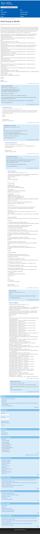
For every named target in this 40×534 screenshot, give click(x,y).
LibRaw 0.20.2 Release (6, 496)
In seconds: (4, 439)
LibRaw (8, 3)
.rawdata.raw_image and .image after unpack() (10, 494)
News (21, 10)
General (5, 18)
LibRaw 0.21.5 (4, 464)
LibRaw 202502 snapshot (6, 469)
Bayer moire (4, 401)
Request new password (5, 422)
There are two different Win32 (7, 85)
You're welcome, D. (5, 450)
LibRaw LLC (24, 529)
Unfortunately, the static (7, 107)
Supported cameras (24, 12)
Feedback (22, 16)
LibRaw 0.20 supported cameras (8, 493)
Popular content (5, 433)
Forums (2, 18)
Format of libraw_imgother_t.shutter (8, 481)
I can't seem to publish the (6, 444)
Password (3, 417)
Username (3, 413)
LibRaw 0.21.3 (4, 470)
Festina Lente (4, 400)
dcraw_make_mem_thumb (7, 508)
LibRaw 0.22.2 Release (6, 460)
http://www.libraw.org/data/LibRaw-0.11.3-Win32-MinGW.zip (22, 100)
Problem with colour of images (7, 486)
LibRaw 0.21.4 (4, 467)
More (38, 474)
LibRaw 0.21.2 (4, 473)
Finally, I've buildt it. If (12, 171)
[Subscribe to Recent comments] (20, 455)
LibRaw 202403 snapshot (6, 471)
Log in (28, 83)
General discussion (11, 18)
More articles (36, 407)
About (2, 10)
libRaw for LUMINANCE (13, 302)
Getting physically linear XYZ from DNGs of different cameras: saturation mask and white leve (19, 479)
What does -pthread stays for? (11, 142)
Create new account (4, 421)
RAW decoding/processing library (8, 510)
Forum (2, 16)
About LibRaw (4, 497)
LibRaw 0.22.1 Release (6, 461)
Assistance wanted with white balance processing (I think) (12, 485)
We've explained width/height (7, 447)
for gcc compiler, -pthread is (11, 156)
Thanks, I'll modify (12, 290)
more (38, 453)
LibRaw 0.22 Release (6, 463)
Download (3, 14)
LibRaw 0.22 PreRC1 (6, 466)
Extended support (23, 14)
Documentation (4, 12)
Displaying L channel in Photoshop (8, 398)
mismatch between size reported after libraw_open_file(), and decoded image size (17, 523)
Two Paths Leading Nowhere (7, 405)
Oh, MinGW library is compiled (10, 125)
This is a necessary (5, 442)
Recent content (4, 434)
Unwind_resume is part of (15, 381)
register (31, 83)
